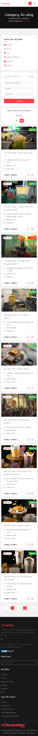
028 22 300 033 (11, 379)
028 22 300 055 (11, 430)
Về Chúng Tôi (5, 706)
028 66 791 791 (11, 484)
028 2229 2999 (11, 328)
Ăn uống (8, 130)
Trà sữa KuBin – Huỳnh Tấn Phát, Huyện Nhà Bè (18, 208)
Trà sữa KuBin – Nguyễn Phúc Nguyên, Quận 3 (17, 262)
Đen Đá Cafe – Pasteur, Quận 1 (17, 525)
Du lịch (9, 49)
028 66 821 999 (11, 535)
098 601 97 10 (11, 166)
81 (16, 608)
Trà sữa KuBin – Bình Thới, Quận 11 (18, 154)
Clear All (31, 77)
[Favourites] (28, 175)
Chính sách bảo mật (7, 709)
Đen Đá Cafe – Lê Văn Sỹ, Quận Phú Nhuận (18, 578)
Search (20, 101)
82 (21, 608)
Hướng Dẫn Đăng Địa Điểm (10, 716)
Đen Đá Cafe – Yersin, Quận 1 (17, 369)
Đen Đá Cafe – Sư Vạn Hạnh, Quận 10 (16, 421)
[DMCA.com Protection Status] (7, 651)
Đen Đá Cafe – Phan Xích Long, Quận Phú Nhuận (18, 473)
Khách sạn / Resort (13, 57)
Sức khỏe (9, 65)
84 (29, 608)
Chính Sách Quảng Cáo (8, 713)
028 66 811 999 (11, 589)
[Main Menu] (34, 3)
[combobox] (19, 116)
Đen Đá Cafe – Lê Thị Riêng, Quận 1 (16, 316)
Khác (8, 53)
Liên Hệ (3, 702)
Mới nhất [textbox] (19, 116)
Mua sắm (10, 61)
